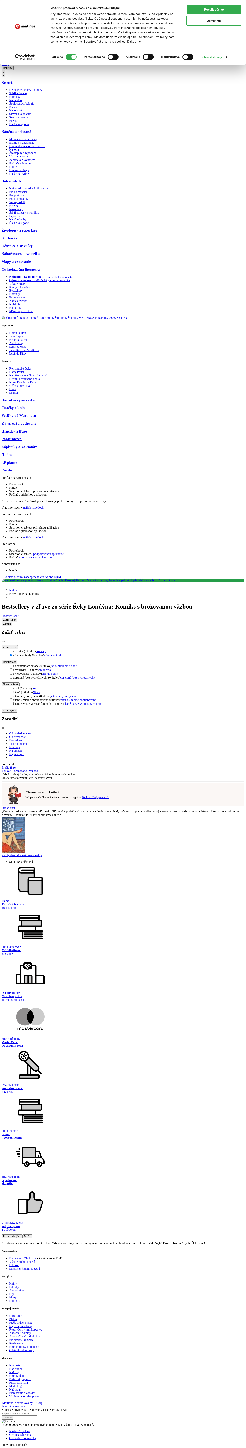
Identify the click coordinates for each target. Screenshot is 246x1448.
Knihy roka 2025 (19, 287)
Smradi (13, 392)
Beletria (8, 82)
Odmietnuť (214, 20)
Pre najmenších (18, 191)
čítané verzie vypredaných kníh (82, 703)
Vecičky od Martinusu (19, 416)
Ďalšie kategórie (19, 124)
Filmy (12, 1297)
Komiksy (14, 96)
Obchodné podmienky (22, 1438)
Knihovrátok (17, 1375)
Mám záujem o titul (21, 311)
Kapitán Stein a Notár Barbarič (28, 375)
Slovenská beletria (20, 114)
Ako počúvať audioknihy (24, 1336)
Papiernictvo (12, 439)
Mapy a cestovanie (16, 262)
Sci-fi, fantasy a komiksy (24, 212)
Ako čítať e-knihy (20, 1333)
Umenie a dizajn (19, 170)
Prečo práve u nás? (20, 1322)
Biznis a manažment (21, 142)
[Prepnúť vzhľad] (3, 73)
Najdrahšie (15, 750)
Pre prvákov (16, 195)
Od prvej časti (17, 736)
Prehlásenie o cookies (22, 1393)
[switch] (113, 57)
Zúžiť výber (9, 710)
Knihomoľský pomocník (95, 797)
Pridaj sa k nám (18, 1382)
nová (35, 688)
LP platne (9, 463)
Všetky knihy (17, 283)
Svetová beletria (19, 117)
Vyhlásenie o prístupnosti (24, 1396)
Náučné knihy (17, 219)
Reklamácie (16, 1343)
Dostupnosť (9, 661)
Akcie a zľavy (18, 300)
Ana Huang (16, 343)
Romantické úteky (20, 368)
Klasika (13, 107)
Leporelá (14, 216)
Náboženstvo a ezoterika (21, 254)
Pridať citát (8, 808)
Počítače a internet (20, 163)
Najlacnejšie (16, 754)
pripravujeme (50, 673)
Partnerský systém (20, 1379)
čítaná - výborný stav (63, 696)
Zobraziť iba (9, 647)
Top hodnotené (18, 743)
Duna (12, 389)
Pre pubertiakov (18, 198)
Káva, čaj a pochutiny (19, 423)
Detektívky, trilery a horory (25, 89)
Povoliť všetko (214, 9)
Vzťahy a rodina (19, 156)
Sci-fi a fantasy (18, 93)
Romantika (15, 100)
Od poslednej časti (20, 733)
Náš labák (15, 1389)
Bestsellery (15, 290)
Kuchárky (10, 238)
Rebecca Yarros (18, 339)
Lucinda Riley (18, 353)
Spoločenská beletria (21, 103)
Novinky (14, 294)
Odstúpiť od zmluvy (21, 1350)
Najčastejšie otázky (20, 1326)
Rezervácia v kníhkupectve (25, 1329)
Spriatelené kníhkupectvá (24, 1268)
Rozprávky (16, 209)
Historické (15, 110)
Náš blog (14, 1372)
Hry (11, 1294)
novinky (41, 651)
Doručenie (15, 1315)
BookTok (15, 307)
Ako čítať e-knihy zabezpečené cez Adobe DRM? (32, 577)
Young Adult (17, 202)
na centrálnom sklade (64, 666)
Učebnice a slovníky (17, 246)
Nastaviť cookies (19, 1431)
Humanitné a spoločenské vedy (28, 146)
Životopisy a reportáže (22, 153)
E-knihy (14, 1287)
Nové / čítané (10, 684)
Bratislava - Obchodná (23, 1258)
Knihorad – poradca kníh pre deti (29, 188)
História (14, 149)
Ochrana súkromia (20, 1434)
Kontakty (15, 1365)
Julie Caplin (16, 336)
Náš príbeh (15, 1368)
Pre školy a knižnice (21, 1339)
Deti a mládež (12, 181)
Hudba (7, 455)
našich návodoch (33, 507)
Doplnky (7, 67)
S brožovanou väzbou (25, 771)
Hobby (13, 166)
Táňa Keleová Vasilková (24, 350)
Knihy (13, 590)
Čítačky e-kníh (13, 408)
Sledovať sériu (10, 616)
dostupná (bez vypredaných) (77, 677)
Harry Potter (16, 372)
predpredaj (45, 669)
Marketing (15, 1386)
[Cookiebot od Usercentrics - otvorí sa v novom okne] (25, 57)
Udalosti (14, 1265)
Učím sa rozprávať (20, 385)
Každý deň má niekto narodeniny (22, 855)
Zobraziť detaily (211, 57)
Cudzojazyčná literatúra (21, 269)
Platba (13, 1319)
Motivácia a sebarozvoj (23, 139)
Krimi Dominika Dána (23, 382)
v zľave (7, 771)
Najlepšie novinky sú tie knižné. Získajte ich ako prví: (34, 1409)
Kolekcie (14, 304)
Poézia (13, 120)
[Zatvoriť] (3, 641)
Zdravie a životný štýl (22, 159)
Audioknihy (16, 1290)
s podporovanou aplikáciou (47, 554)
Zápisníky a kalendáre (19, 447)
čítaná (36, 692)
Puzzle (7, 470)
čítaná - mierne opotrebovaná (78, 699)
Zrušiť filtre (9, 767)
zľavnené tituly (53, 655)
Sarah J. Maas (17, 346)
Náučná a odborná (16, 132)
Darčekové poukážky (18, 400)
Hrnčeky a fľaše (14, 431)
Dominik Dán (17, 332)
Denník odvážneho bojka (24, 378)
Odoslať (7, 1417)
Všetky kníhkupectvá (22, 1261)
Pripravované (17, 297)
